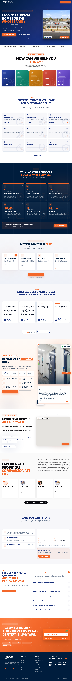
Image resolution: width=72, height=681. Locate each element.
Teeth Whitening (38, 665)
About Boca (23, 658)
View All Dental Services (36, 155)
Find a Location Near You (25, 34)
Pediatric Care (37, 669)
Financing (23, 667)
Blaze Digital (26, 678)
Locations (27, 2)
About (37, 2)
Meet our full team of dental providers (35, 502)
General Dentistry (38, 658)
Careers (22, 671)
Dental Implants (38, 664)
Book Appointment (66, 2)
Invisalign (36, 662)
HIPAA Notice (65, 678)
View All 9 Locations (8, 446)
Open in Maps (65, 443)
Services (21, 2)
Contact (22, 673)
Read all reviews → (56, 297)
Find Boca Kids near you (9, 391)
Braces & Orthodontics (39, 660)
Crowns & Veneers (38, 671)
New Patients (23, 664)
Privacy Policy (59, 678)
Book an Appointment (9, 34)
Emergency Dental (38, 667)
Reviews (41, 2)
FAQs (22, 669)
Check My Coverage (44, 556)
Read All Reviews (43, 331)
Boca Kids (32, 2)
